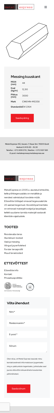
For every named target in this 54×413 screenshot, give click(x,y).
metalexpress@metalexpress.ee (30, 153)
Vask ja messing (12, 241)
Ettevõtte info (11, 270)
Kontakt (8, 274)
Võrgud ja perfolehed (15, 245)
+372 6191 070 (20, 150)
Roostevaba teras (13, 234)
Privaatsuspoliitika (13, 277)
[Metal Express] (19, 5)
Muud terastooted (13, 253)
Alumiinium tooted (13, 238)
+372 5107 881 (41, 150)
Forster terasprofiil (13, 249)
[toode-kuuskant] (27, 41)
